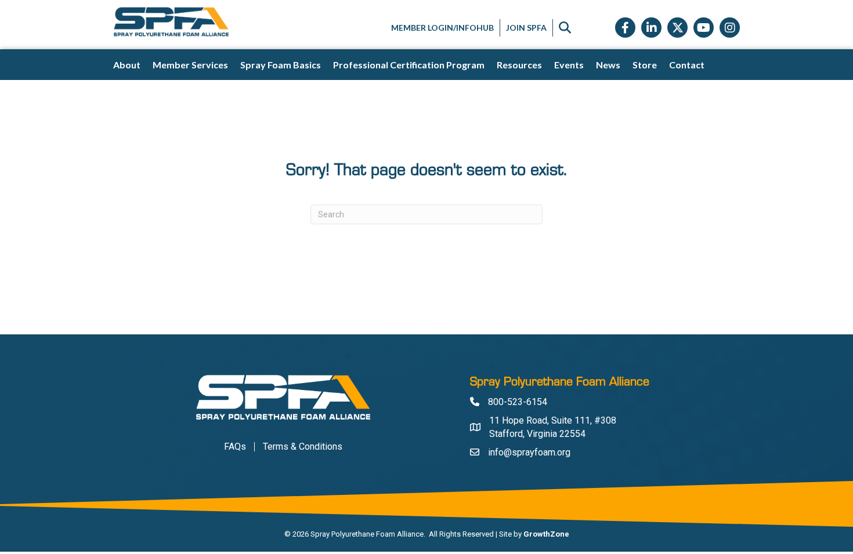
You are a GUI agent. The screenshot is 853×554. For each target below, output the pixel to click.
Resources (519, 64)
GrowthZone (546, 534)
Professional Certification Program (409, 64)
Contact (686, 64)
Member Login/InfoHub (442, 27)
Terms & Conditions (302, 446)
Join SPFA (526, 27)
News (608, 64)
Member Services (190, 64)
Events (569, 64)
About (126, 64)
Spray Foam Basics (280, 64)
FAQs (235, 446)
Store (644, 64)
